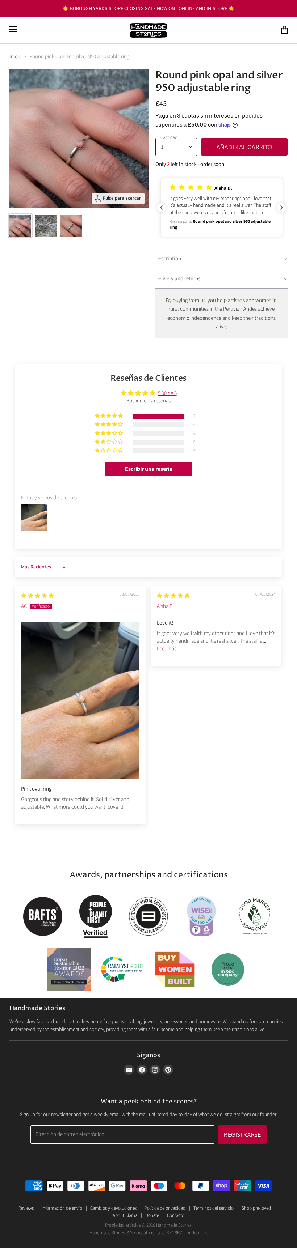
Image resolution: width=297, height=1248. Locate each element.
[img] (37, 596)
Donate (152, 1215)
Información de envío (62, 1208)
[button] (222, 207)
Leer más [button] (166, 648)
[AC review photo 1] (80, 700)
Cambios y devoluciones (113, 1208)
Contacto (175, 1215)
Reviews (26, 1208)
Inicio (15, 57)
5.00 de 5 (167, 393)
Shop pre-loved (256, 1208)
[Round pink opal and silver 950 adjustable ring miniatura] (20, 225)
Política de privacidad (165, 1208)
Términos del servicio (213, 1208)
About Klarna (125, 1215)
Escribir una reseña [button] (148, 469)
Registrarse (242, 1134)
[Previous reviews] (161, 207)
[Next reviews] (281, 207)
